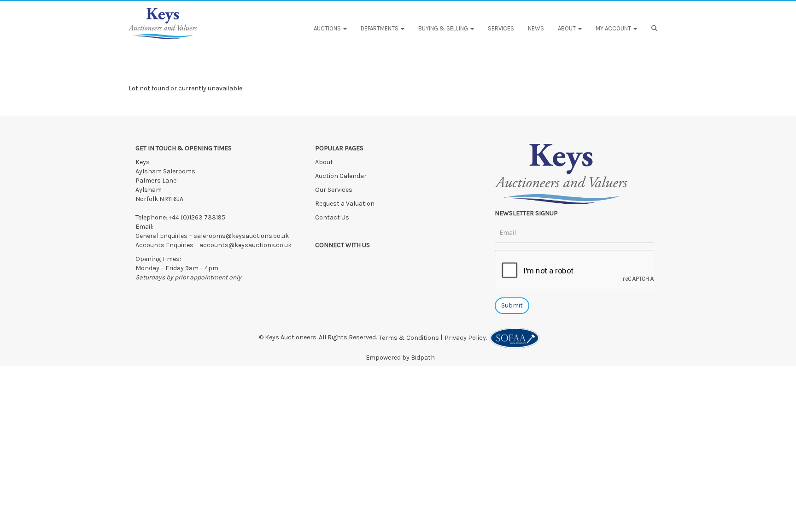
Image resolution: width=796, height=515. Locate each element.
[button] (655, 28)
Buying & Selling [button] (443, 28)
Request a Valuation (345, 203)
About (324, 162)
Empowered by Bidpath (400, 357)
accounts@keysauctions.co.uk (245, 245)
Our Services (333, 190)
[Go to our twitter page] (342, 261)
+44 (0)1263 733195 (197, 217)
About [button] (567, 28)
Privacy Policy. (467, 338)
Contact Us (332, 217)
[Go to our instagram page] (361, 261)
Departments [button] (380, 28)
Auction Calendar (341, 176)
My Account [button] (614, 28)
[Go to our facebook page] (324, 261)
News (536, 28)
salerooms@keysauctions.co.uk (241, 236)
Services (501, 28)
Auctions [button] (328, 28)
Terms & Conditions (409, 338)
